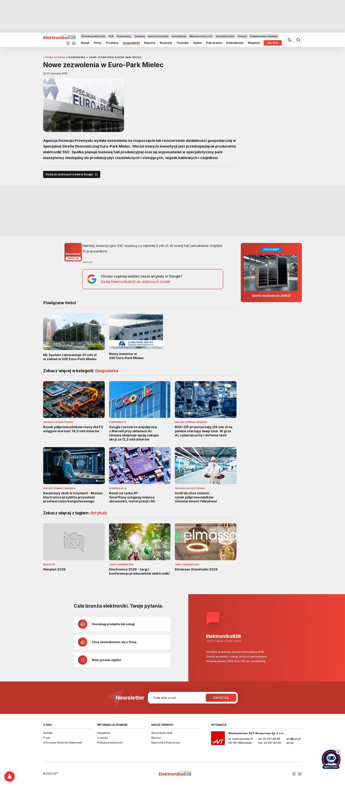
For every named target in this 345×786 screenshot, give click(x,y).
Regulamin (103, 733)
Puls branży (214, 42)
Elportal (156, 737)
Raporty (149, 42)
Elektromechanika (158, 36)
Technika (182, 42)
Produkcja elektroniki (93, 36)
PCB (111, 36)
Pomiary (242, 36)
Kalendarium (234, 42)
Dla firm (272, 42)
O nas (46, 737)
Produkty (112, 42)
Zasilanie (140, 36)
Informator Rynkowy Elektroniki (62, 742)
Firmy (98, 42)
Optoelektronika (225, 36)
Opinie (197, 42)
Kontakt (48, 733)
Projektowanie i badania (263, 36)
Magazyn (254, 42)
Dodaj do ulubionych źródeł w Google (69, 174)
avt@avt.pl (293, 738)
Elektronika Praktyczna (165, 742)
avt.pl (290, 742)
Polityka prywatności (110, 742)
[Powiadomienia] (9, 776)
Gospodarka (131, 42)
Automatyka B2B (161, 733)
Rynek (85, 42)
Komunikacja (179, 36)
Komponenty (124, 36)
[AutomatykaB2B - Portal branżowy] (59, 37)
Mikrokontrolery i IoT (201, 36)
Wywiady (166, 42)
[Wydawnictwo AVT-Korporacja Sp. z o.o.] (218, 739)
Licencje (102, 737)
